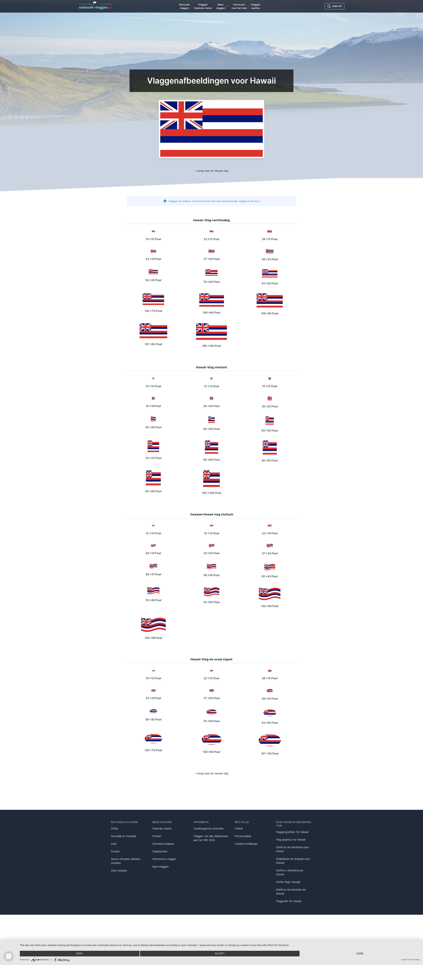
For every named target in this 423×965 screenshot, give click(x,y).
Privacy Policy (414, 960)
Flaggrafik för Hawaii (288, 901)
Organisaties (159, 851)
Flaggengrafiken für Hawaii (292, 832)
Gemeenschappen (163, 843)
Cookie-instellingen (246, 843)
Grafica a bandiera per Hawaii (289, 872)
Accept (220, 953)
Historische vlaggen (164, 859)
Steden (156, 836)
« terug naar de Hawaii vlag (211, 170)
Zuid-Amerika (119, 870)
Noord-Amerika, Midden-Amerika (126, 861)
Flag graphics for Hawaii (290, 839)
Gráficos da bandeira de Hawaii (291, 891)
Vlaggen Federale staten (203, 6)
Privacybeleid (243, 836)
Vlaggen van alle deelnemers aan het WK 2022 (210, 838)
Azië (113, 843)
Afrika (114, 828)
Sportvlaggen (160, 866)
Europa (115, 851)
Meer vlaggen (220, 6)
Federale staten (162, 828)
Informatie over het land (239, 6)
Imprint (404, 960)
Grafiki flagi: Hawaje (288, 882)
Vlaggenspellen (255, 6)
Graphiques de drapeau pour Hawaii (293, 860)
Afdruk (239, 828)
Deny (79, 953)
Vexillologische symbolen (208, 828)
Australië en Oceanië (123, 836)
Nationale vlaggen (184, 6)
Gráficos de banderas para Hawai (292, 849)
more (360, 953)
